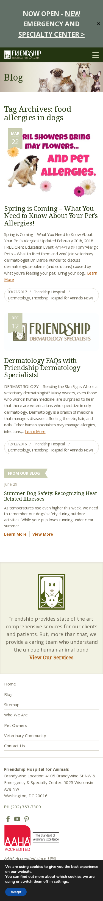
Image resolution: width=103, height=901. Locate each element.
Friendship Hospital (49, 291)
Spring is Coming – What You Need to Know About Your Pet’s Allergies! (51, 215)
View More (42, 534)
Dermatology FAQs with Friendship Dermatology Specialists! (42, 367)
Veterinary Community (25, 735)
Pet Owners (15, 725)
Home (10, 684)
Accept (16, 892)
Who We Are (16, 714)
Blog (8, 694)
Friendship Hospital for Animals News (62, 298)
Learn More (35, 431)
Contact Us (14, 745)
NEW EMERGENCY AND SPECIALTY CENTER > (51, 24)
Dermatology (19, 298)
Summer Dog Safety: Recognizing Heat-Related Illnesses (51, 496)
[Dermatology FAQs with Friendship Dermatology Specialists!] (51, 331)
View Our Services (51, 657)
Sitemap (12, 704)
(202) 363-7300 (22, 806)
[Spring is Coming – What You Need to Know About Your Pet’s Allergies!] (51, 163)
